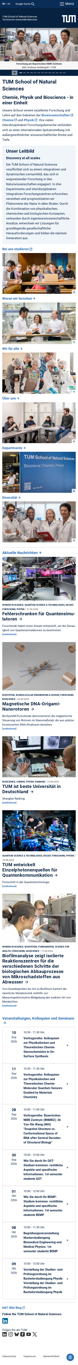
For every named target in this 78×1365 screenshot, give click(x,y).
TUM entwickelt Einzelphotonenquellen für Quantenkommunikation (29, 870)
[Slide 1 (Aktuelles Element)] (21, 73)
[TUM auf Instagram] (10, 1334)
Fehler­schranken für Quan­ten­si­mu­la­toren (38, 616)
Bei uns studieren (15, 249)
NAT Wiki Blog (12, 1307)
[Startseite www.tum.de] (69, 18)
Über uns (9, 398)
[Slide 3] (28, 73)
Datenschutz (9, 1356)
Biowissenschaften (55, 115)
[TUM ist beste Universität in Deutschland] (39, 757)
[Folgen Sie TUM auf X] (34, 1334)
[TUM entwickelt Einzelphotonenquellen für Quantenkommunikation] (39, 831)
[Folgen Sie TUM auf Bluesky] (16, 1334)
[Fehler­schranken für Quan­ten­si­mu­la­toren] (39, 579)
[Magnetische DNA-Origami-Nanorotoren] (39, 667)
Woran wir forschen (17, 298)
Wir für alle (10, 348)
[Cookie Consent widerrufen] (70, 1357)
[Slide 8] (46, 73)
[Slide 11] (57, 73)
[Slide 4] (31, 73)
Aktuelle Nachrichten (20, 552)
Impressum (29, 1356)
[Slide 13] (64, 73)
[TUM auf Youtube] (28, 1334)
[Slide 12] (60, 73)
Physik (29, 120)
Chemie (7, 120)
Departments (12, 448)
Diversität (9, 497)
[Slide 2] (24, 73)
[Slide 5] (35, 73)
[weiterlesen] (9, 634)
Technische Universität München (19, 19)
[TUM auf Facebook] (22, 1334)
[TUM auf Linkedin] (4, 1334)
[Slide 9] (49, 73)
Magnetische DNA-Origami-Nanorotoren (31, 706)
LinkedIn (5, 1320)
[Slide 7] (42, 73)
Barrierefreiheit (51, 1356)
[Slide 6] (39, 73)
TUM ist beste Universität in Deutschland (31, 789)
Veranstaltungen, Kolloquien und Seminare (38, 1018)
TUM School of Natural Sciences (19, 16)
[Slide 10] (53, 73)
